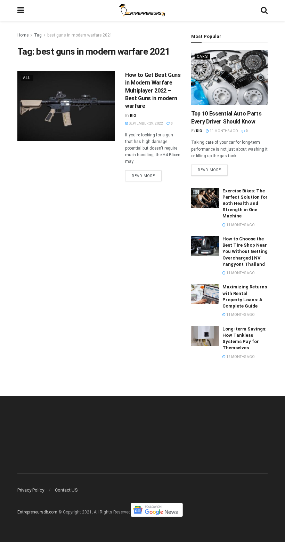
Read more (143, 176)
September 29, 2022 (145, 123)
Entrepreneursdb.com (37, 512)
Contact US (66, 490)
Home (22, 35)
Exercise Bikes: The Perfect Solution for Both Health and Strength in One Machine (245, 203)
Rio (133, 116)
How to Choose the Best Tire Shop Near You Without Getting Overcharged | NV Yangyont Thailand (245, 251)
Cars (202, 56)
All (27, 77)
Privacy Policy (30, 490)
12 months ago (240, 357)
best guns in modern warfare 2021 (79, 35)
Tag (38, 35)
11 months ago (223, 131)
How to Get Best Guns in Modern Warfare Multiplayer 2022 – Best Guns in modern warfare (153, 91)
